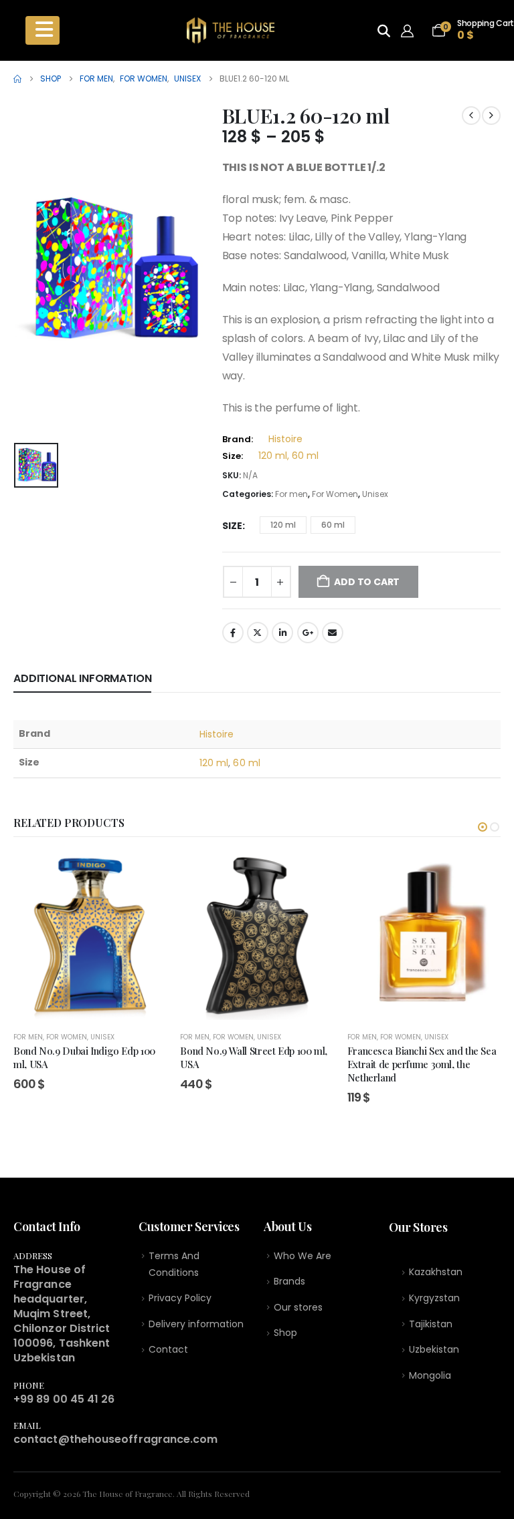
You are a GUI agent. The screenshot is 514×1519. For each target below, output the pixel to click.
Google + (308, 632)
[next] (491, 115)
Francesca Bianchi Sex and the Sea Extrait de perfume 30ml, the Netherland (422, 1064)
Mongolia (430, 1375)
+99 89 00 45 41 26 (63, 1399)
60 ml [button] (333, 524)
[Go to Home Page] (17, 79)
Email (332, 632)
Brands (289, 1281)
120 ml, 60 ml (288, 455)
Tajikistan (430, 1324)
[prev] (471, 115)
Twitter (257, 632)
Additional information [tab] (82, 678)
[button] (483, 827)
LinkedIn (282, 632)
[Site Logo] (230, 30)
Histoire (285, 439)
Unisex (375, 494)
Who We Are (302, 1255)
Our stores (298, 1307)
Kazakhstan (435, 1272)
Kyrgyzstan (434, 1298)
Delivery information (196, 1324)
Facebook (233, 632)
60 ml (246, 763)
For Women (335, 494)
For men (291, 494)
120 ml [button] (283, 524)
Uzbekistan (434, 1349)
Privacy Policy (180, 1298)
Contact (168, 1349)
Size (232, 525)
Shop (285, 1332)
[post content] (90, 936)
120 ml (213, 763)
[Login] (411, 31)
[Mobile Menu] (42, 30)
